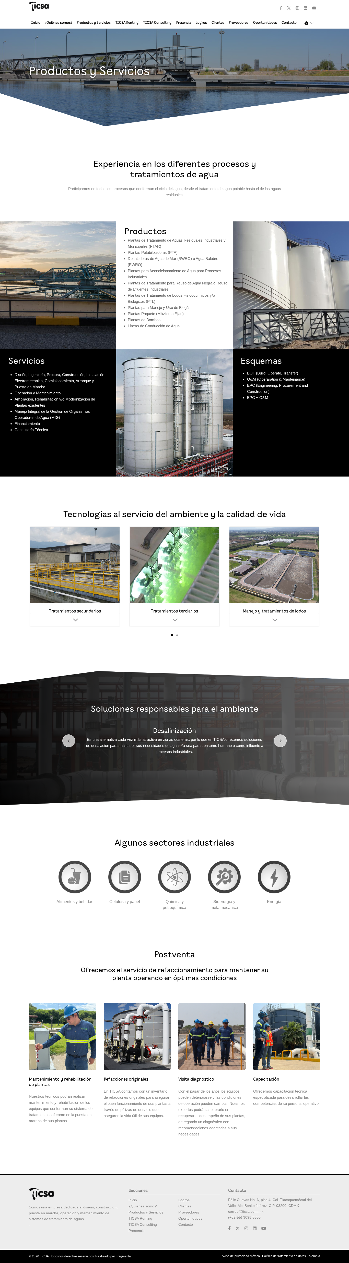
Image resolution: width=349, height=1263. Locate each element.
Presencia (183, 22)
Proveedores (238, 22)
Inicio (35, 22)
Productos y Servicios (94, 22)
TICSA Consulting (157, 22)
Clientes (218, 22)
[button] (172, 635)
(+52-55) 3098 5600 (244, 1217)
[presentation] (68, 740)
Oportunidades (265, 22)
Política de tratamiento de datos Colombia (291, 1256)
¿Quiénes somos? (58, 22)
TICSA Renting (127, 22)
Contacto (289, 22)
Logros (201, 22)
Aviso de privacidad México (241, 1256)
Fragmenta (123, 1256)
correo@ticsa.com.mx (245, 1211)
